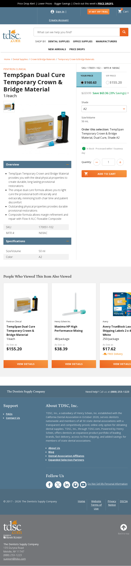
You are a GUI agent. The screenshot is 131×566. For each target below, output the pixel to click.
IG (73, 483)
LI (64, 483)
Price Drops (77, 49)
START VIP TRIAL (98, 11)
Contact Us (13, 417)
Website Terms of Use (96, 504)
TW (56, 483)
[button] (124, 32)
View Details (26, 364)
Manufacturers (106, 41)
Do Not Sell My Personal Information (108, 483)
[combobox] (104, 108)
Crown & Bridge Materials (43, 59)
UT (81, 483)
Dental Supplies (59, 41)
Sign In (60, 11)
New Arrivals (57, 49)
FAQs (9, 414)
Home (7, 59)
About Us (54, 448)
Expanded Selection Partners (66, 459)
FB (47, 483)
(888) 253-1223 (120, 391)
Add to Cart (107, 173)
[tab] (89, 79)
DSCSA (124, 501)
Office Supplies (82, 41)
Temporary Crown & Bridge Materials (76, 59)
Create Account (59, 20)
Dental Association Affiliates (66, 455)
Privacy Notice (112, 502)
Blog (51, 452)
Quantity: (86, 162)
